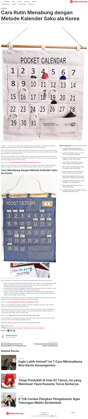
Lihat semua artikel (10, 337)
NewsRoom (6, 1)
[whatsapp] (11, 331)
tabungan (32, 288)
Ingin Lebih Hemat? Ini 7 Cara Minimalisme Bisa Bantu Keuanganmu (50, 363)
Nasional (14, 4)
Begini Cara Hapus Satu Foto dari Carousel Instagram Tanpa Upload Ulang (74, 158)
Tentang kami (44, 412)
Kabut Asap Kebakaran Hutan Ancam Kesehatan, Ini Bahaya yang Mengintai (73, 176)
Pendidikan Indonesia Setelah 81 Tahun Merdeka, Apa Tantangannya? (73, 181)
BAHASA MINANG (5, 4)
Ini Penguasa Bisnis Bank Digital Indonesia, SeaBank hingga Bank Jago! (74, 190)
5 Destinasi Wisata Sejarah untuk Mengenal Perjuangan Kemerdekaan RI (73, 149)
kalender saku (34, 328)
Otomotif (19, 1)
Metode (41, 328)
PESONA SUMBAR (22, 4)
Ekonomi (34, 1)
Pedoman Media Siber (44, 414)
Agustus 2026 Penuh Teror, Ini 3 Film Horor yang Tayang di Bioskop (73, 153)
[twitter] (14, 331)
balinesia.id (21, 322)
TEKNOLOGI (30, 4)
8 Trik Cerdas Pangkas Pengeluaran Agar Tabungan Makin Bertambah (49, 401)
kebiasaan (26, 328)
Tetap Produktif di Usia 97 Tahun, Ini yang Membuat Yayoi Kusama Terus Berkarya (49, 382)
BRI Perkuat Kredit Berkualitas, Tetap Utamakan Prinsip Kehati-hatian (72, 167)
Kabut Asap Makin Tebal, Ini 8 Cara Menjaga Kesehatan (72, 186)
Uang (14, 328)
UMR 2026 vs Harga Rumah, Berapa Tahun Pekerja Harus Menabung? (72, 162)
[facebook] (8, 331)
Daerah (13, 1)
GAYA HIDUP (27, 1)
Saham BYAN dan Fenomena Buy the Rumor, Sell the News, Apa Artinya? (72, 172)
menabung (8, 328)
